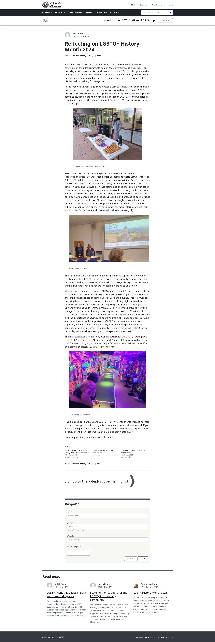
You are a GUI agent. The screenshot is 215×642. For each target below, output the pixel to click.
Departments (103, 12)
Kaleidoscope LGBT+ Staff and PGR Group (129, 20)
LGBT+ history (79, 55)
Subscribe (165, 20)
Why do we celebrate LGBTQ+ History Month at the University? (77, 451)
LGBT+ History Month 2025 (150, 592)
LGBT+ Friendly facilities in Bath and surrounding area (66, 594)
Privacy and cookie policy (144, 637)
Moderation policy (165, 637)
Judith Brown (61, 584)
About (117, 12)
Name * (70, 512)
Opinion (97, 55)
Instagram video (84, 285)
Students (143, 5)
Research (60, 12)
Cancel (130, 558)
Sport (89, 12)
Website (70, 536)
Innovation (75, 12)
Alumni (170, 5)
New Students (157, 5)
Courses (47, 12)
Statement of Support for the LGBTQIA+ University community (108, 596)
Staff (133, 5)
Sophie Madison (149, 584)
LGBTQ (90, 55)
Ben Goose (78, 33)
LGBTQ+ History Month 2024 (103, 450)
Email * (70, 523)
